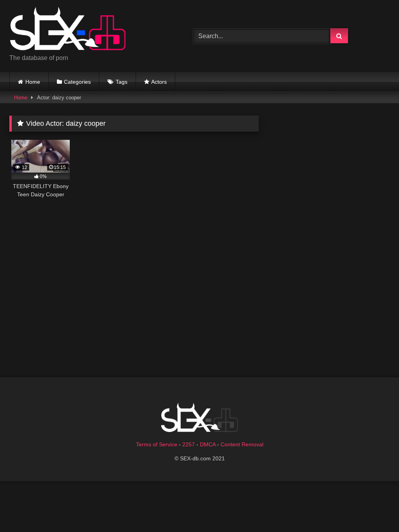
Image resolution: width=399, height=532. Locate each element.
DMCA (207, 444)
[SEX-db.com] (89, 29)
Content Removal (242, 444)
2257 (188, 444)
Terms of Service (156, 444)
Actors (159, 82)
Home (32, 82)
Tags (121, 82)
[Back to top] (374, 508)
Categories (77, 82)
